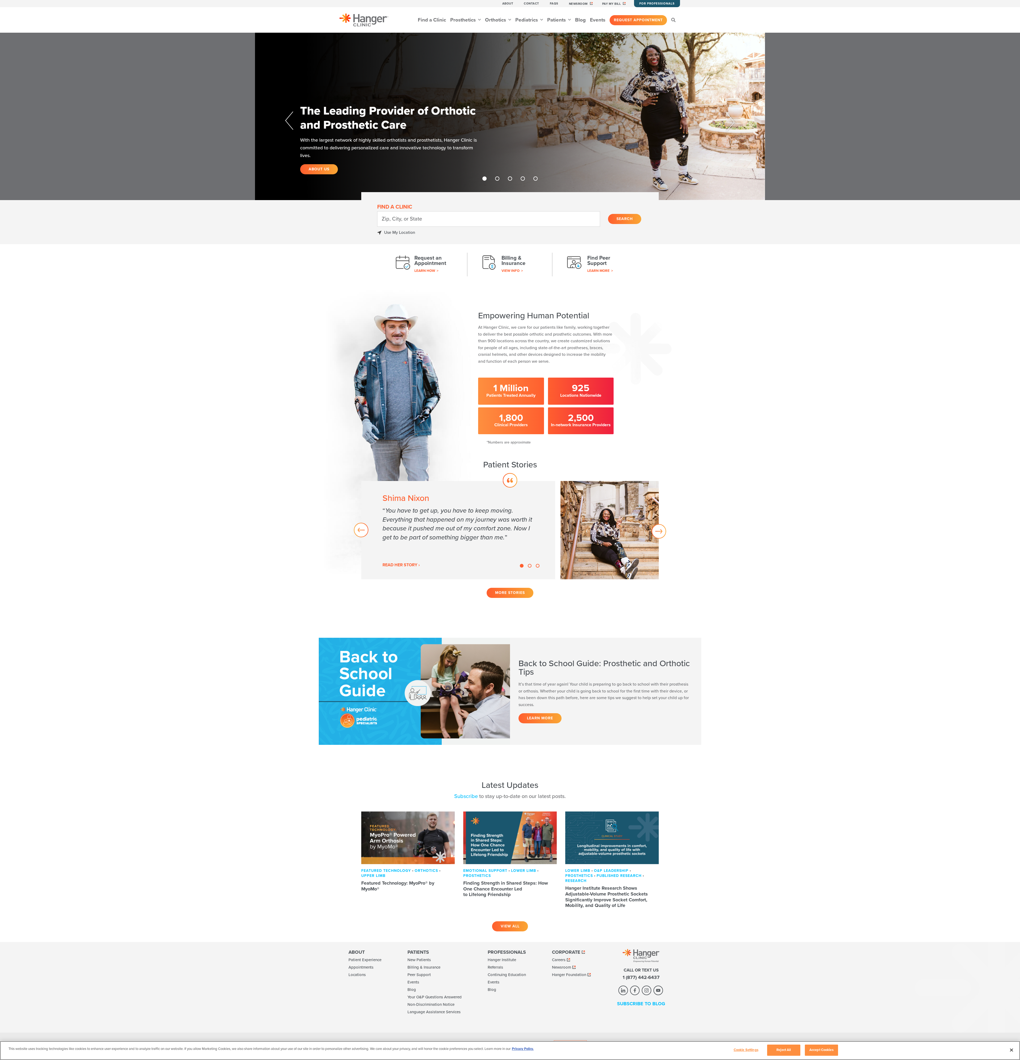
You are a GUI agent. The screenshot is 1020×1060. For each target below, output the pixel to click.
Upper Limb (373, 875)
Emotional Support (485, 870)
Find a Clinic (432, 20)
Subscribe (466, 796)
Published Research (619, 875)
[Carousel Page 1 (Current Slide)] (484, 178)
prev (297, 121)
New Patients (419, 959)
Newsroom (578, 4)
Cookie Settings (746, 1050)
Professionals (507, 952)
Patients (557, 20)
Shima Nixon (405, 498)
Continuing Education (507, 974)
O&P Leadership (611, 870)
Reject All (783, 1050)
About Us (319, 169)
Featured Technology (386, 870)
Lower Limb (523, 870)
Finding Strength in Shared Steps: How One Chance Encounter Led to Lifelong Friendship (505, 888)
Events (597, 20)
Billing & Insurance (423, 967)
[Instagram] (646, 990)
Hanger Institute (502, 959)
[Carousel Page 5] (535, 178)
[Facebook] (635, 990)
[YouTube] (658, 990)
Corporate (566, 952)
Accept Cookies (821, 1050)
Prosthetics (463, 20)
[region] (510, 1050)
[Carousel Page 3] (510, 178)
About (507, 3)
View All (510, 926)
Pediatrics (527, 20)
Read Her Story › (401, 565)
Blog (580, 20)
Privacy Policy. (523, 1049)
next (723, 121)
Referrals (495, 967)
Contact (531, 3)
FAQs (554, 3)
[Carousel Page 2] (497, 178)
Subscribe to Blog (641, 1004)
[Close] (1011, 1050)
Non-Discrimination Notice (430, 1004)
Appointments (360, 967)
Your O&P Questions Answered (434, 997)
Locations (357, 974)
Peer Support (419, 974)
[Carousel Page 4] (522, 178)
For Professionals (657, 3)
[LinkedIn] (623, 990)
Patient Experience (364, 959)
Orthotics (496, 20)
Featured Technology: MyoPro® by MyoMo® (397, 886)
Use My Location (399, 232)
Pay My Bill (611, 4)
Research (575, 881)
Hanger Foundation (569, 974)
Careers (559, 959)
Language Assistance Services (434, 1012)
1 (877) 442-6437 (641, 977)
